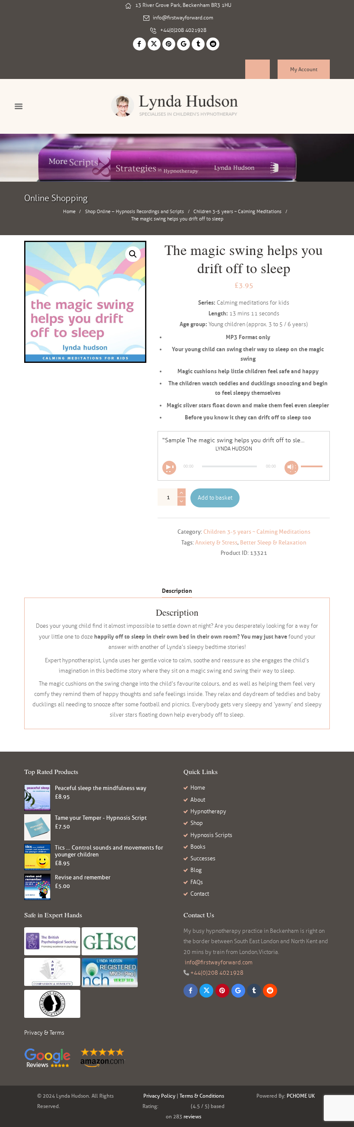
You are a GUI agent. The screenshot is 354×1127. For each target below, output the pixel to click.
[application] (243, 466)
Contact (199, 894)
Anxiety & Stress (216, 542)
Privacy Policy (159, 1095)
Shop (196, 823)
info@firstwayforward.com (183, 18)
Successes (202, 858)
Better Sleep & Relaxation (273, 542)
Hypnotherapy (208, 811)
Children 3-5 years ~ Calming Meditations (237, 211)
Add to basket (215, 497)
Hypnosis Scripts (211, 835)
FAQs (196, 882)
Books (197, 847)
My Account (303, 69)
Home (69, 211)
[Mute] (291, 467)
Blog (196, 870)
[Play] (169, 467)
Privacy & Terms (44, 1032)
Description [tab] (177, 590)
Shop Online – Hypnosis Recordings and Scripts (134, 211)
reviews (192, 1116)
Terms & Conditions (202, 1095)
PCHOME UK (301, 1095)
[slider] (313, 462)
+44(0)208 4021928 (183, 30)
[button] (133, 254)
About (197, 799)
